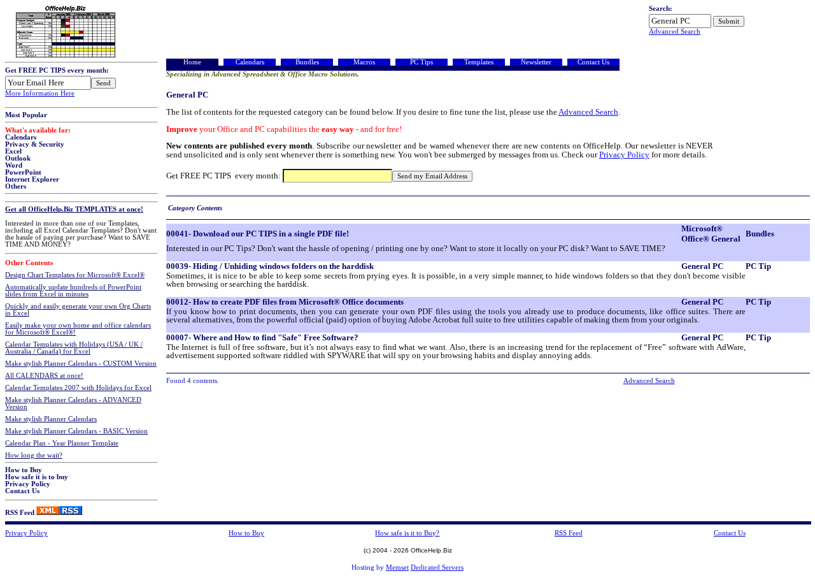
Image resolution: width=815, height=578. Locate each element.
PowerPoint (23, 172)
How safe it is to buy (36, 476)
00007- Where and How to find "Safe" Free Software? (262, 337)
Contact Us (22, 491)
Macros (364, 62)
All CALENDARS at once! (44, 375)
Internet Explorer (32, 179)
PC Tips (421, 62)
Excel (13, 151)
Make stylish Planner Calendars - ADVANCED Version (73, 403)
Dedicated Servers (437, 567)
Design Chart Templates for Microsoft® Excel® (75, 274)
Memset (397, 567)
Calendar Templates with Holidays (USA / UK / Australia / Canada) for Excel (74, 348)
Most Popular (26, 115)
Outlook (18, 158)
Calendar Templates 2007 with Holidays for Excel (78, 387)
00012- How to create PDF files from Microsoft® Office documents (285, 302)
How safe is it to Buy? (407, 533)
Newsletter (536, 62)
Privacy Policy (27, 484)
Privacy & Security (34, 144)
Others (15, 186)
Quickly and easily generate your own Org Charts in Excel (78, 310)
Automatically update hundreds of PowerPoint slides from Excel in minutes (73, 291)
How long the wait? (33, 455)
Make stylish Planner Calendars (51, 419)
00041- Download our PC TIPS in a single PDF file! (257, 233)
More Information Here (39, 93)
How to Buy (23, 469)
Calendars (20, 137)
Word (13, 165)
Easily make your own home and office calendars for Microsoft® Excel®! (78, 329)
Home (192, 62)
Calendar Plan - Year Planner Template (61, 443)
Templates (478, 62)
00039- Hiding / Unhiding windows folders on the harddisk (270, 266)
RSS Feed (19, 512)
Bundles (307, 62)
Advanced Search (674, 31)
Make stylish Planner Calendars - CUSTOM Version (81, 363)
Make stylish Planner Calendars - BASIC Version (76, 431)
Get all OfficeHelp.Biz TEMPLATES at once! (74, 209)
